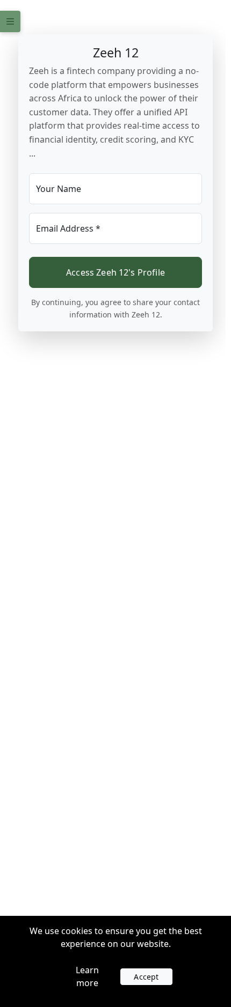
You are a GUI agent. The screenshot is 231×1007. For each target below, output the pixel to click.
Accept (146, 977)
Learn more (87, 976)
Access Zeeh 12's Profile (115, 272)
